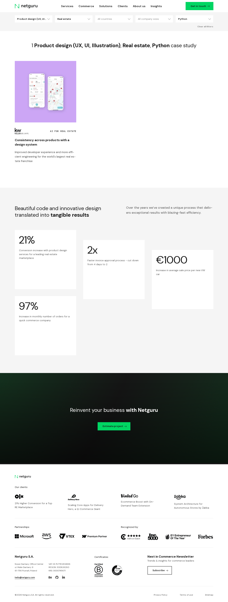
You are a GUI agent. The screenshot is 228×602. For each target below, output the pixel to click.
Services (67, 6)
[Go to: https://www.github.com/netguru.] (57, 577)
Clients (123, 6)
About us (139, 6)
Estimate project (113, 426)
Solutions (105, 6)
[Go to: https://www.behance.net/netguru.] (50, 577)
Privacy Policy (160, 594)
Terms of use (186, 594)
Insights (156, 6)
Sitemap (209, 594)
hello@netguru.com (25, 577)
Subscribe (158, 570)
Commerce (86, 6)
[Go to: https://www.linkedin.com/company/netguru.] (63, 577)
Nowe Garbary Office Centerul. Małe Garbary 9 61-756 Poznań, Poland (29, 567)
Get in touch (198, 6)
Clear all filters (205, 26)
